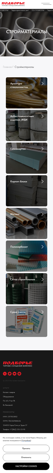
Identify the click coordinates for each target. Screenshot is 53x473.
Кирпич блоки (18, 181)
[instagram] (19, 374)
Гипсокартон (18, 148)
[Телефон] (5, 374)
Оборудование (8, 397)
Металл (14, 214)
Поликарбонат (19, 246)
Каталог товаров (9, 392)
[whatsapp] (9, 374)
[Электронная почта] (14, 374)
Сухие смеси (17, 312)
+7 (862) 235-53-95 (17, 429)
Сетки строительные (22, 279)
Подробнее (26, 440)
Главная (7, 66)
